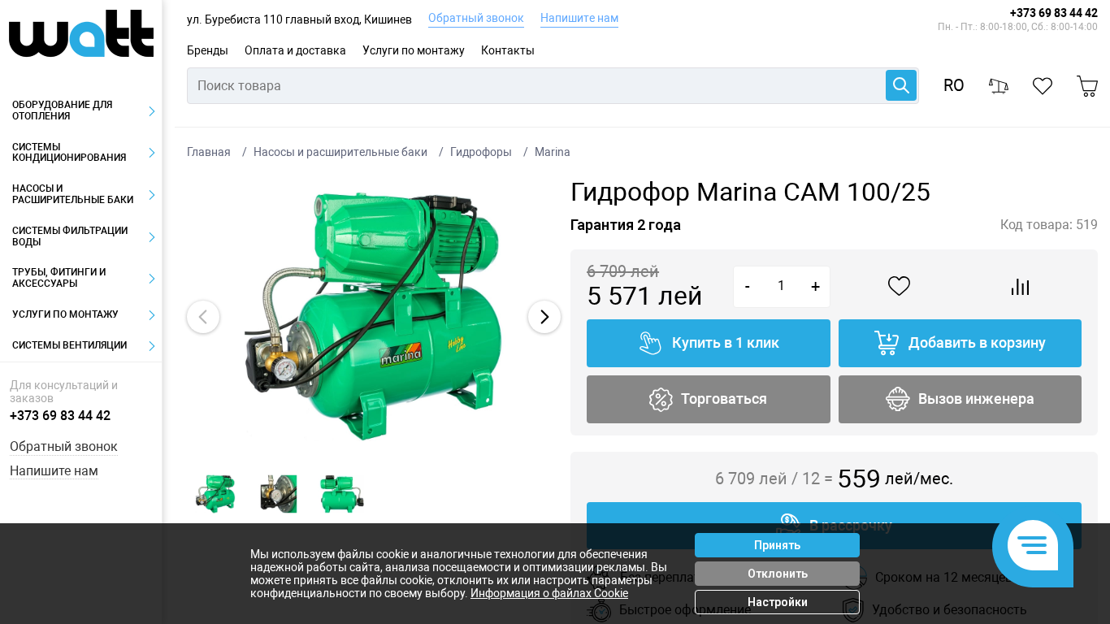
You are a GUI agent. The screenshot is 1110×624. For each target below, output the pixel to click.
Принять (777, 545)
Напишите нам (579, 17)
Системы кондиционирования (69, 152)
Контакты (508, 50)
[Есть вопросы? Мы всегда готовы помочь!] (1032, 546)
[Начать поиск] (901, 85)
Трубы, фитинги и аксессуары (59, 277)
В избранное (899, 286)
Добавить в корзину (977, 342)
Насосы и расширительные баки (72, 194)
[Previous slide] (203, 317)
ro (954, 85)
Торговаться (724, 398)
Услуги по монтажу (413, 50)
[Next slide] (544, 317)
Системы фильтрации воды (70, 236)
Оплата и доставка (295, 50)
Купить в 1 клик (725, 342)
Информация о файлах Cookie (549, 593)
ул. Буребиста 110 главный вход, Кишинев (299, 19)
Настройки (778, 602)
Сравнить (1021, 287)
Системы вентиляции (69, 345)
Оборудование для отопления (62, 110)
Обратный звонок (476, 17)
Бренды (207, 50)
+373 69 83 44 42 (1054, 13)
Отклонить (778, 573)
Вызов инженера (976, 398)
